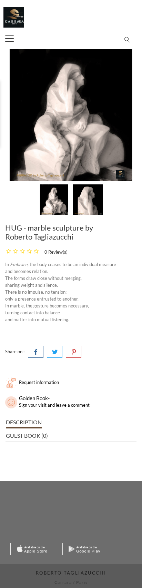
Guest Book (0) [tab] (27, 435)
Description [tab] (24, 422)
